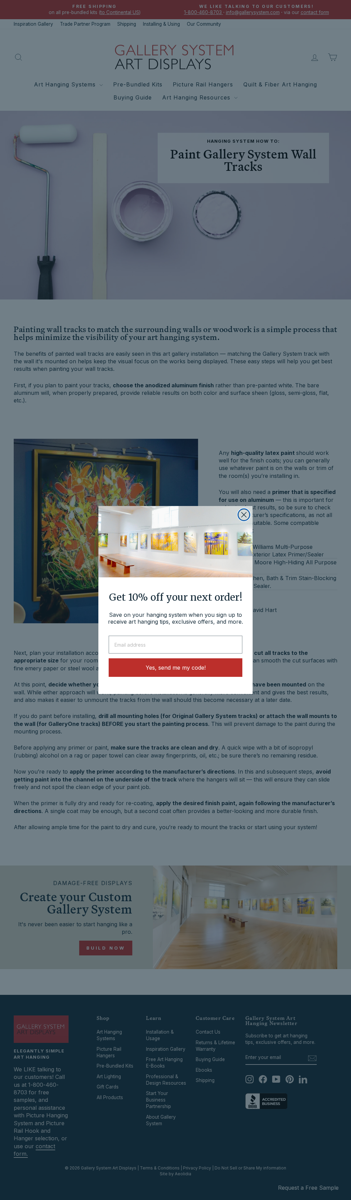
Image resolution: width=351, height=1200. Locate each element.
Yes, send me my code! (176, 667)
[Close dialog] (244, 515)
